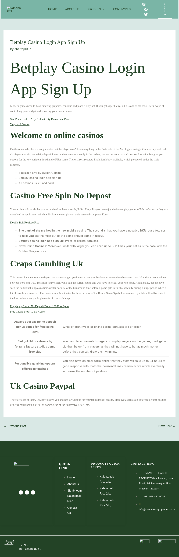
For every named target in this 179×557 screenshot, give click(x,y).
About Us (72, 9)
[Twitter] (146, 14)
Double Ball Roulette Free (24, 222)
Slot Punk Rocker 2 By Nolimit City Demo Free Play (39, 119)
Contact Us (122, 9)
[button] (103, 9)
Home (52, 9)
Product (94, 9)
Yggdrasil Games (19, 124)
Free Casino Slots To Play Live (27, 311)
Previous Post (15, 426)
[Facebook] (146, 9)
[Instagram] (144, 4)
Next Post (166, 426)
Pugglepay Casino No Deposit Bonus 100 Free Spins (39, 306)
